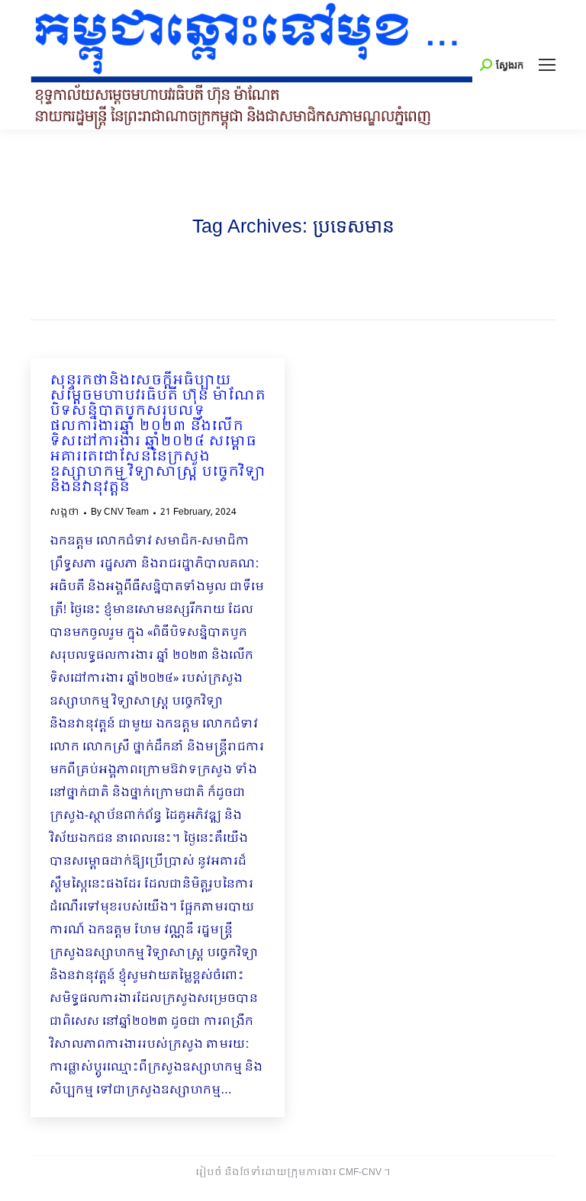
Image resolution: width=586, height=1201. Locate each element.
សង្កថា (64, 512)
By (120, 512)
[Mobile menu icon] (547, 64)
